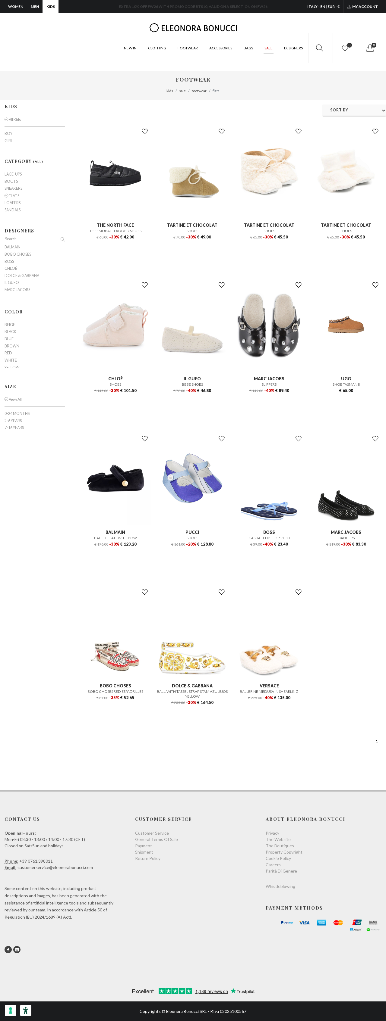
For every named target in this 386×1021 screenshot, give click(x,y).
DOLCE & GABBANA (192, 685)
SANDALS (13, 210)
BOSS (269, 532)
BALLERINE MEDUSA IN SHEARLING (269, 691)
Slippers (269, 384)
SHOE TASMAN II (346, 384)
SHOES (192, 231)
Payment (143, 845)
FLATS (13, 196)
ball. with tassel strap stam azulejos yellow (192, 694)
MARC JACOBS (269, 378)
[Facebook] (8, 949)
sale (182, 91)
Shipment (144, 851)
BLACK (10, 332)
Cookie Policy (278, 858)
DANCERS (346, 538)
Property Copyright (284, 851)
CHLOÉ (115, 378)
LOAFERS (13, 203)
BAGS (248, 48)
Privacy (272, 833)
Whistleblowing (280, 886)
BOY (8, 134)
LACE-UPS (13, 174)
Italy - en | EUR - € (323, 6)
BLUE (9, 339)
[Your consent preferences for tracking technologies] (10, 1010)
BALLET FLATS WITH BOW (115, 538)
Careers (273, 864)
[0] (369, 48)
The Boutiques (280, 845)
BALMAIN (115, 532)
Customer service (152, 833)
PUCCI (192, 532)
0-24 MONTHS (17, 414)
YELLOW (12, 368)
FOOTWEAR (188, 48)
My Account (365, 6)
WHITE (11, 360)
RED (8, 353)
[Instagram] (17, 949)
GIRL (9, 141)
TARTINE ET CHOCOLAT (192, 225)
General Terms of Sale (156, 839)
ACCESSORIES (220, 48)
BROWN (12, 346)
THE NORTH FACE (115, 225)
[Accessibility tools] (25, 1010)
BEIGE (10, 325)
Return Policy (147, 858)
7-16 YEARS (14, 428)
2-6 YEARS (13, 421)
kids (169, 91)
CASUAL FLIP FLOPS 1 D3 (269, 538)
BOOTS (11, 181)
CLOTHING (157, 48)
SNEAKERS (13, 188)
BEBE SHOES (192, 384)
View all (15, 399)
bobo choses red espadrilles (115, 691)
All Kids (14, 119)
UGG (346, 378)
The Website (278, 839)
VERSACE (269, 685)
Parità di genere (281, 870)
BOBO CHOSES (115, 685)
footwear (199, 91)
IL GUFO (192, 378)
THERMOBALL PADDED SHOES (115, 231)
